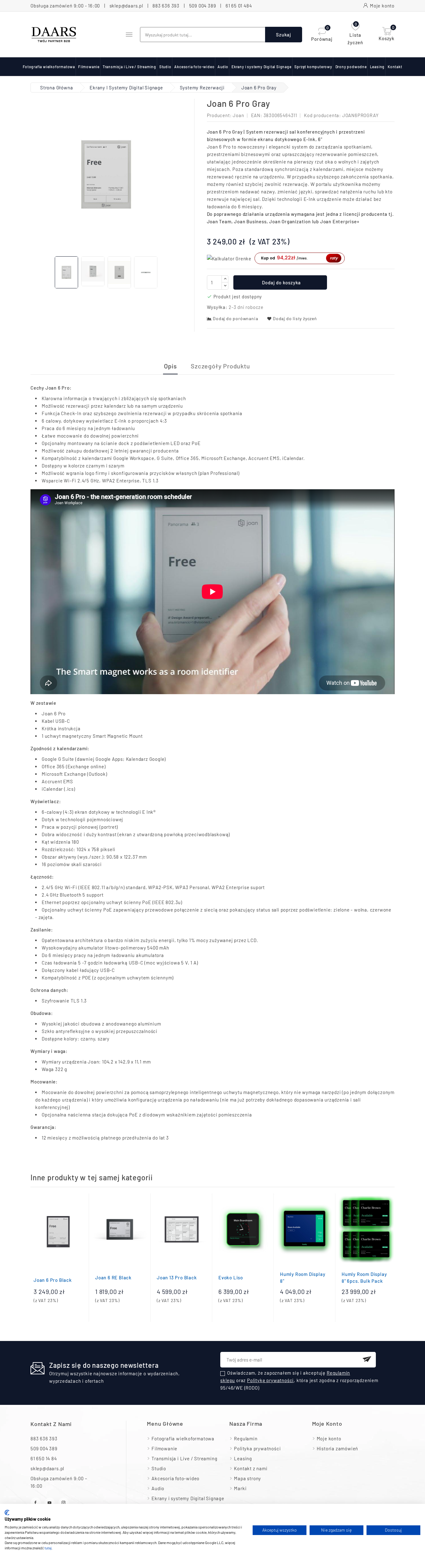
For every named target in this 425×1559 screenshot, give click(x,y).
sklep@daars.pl (126, 5)
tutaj (48, 1548)
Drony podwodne (351, 66)
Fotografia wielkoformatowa (49, 66)
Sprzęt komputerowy (313, 66)
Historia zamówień (337, 1448)
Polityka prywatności (257, 1448)
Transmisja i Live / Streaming (129, 66)
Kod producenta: (322, 115)
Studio (165, 66)
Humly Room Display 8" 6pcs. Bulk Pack (364, 1277)
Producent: (219, 115)
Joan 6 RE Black (113, 1277)
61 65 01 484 (239, 5)
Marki (240, 1488)
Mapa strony (247, 1478)
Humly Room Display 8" (302, 1277)
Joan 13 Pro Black (177, 1277)
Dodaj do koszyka (281, 282)
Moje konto (329, 1438)
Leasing (377, 66)
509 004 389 (202, 5)
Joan (238, 115)
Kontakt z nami (51, 1423)
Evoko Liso (230, 1277)
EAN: (256, 115)
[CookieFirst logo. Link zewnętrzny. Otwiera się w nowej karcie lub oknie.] (7, 1512)
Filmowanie (89, 66)
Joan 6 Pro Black (53, 1280)
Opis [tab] (170, 366)
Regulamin (245, 1438)
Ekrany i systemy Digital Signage (261, 66)
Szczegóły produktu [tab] (220, 366)
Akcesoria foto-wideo (194, 66)
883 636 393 (166, 5)
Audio (222, 66)
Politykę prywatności (270, 1380)
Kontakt (395, 66)
